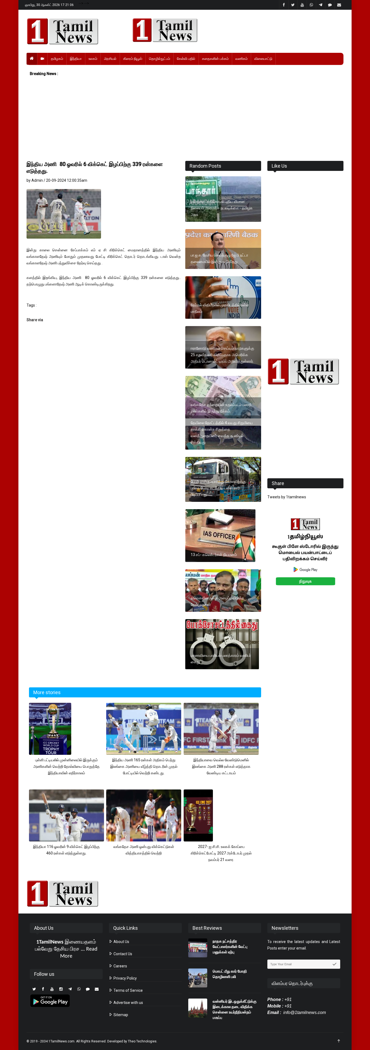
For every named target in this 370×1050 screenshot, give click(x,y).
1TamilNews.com (61, 1041)
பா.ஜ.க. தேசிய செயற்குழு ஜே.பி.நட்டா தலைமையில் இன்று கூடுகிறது (219, 258)
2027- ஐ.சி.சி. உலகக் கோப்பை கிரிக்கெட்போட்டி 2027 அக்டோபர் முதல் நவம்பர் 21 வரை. (221, 853)
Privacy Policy (125, 978)
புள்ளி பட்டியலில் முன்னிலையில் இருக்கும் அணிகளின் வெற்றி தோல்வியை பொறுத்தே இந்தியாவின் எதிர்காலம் (66, 766)
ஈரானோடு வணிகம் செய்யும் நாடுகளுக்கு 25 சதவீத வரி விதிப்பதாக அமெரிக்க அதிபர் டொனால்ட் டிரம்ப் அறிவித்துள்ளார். (222, 354)
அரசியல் (110, 59)
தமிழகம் (57, 59)
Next (352, 557)
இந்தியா (76, 59)
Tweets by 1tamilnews (286, 497)
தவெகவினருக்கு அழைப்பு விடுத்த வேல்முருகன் (217, 601)
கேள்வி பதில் (186, 59)
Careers (120, 966)
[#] (305, 371)
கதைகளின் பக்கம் (215, 59)
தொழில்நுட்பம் (159, 59)
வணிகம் (241, 59)
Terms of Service (128, 990)
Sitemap (120, 1015)
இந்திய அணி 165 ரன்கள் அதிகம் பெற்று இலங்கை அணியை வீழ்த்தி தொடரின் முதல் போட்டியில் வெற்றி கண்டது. (143, 766)
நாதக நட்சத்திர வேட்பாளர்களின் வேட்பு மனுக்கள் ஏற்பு (230, 946)
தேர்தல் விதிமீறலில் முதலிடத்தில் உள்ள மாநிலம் (220, 308)
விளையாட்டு (263, 59)
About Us (121, 942)
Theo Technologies (142, 1041)
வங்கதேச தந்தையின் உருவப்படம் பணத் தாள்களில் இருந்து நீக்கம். (221, 407)
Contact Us (122, 954)
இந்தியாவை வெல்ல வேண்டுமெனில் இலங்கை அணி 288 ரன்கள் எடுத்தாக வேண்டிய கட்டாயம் (221, 766)
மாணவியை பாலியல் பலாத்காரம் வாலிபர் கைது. (221, 658)
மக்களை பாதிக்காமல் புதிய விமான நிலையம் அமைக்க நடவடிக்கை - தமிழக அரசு (222, 208)
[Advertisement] (185, 119)
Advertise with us (128, 1002)
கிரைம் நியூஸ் (132, 59)
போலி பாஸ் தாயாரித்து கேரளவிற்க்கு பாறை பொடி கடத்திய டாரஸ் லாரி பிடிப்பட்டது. (218, 488)
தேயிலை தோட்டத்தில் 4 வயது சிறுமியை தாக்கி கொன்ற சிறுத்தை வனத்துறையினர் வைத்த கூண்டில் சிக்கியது (222, 432)
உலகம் (93, 59)
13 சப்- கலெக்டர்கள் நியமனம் (214, 554)
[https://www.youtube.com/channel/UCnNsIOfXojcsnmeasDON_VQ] (234, 30)
